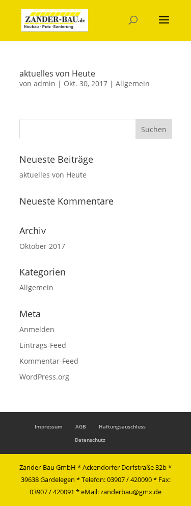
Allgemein (133, 83)
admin (45, 83)
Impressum (49, 426)
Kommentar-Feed (48, 361)
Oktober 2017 (42, 246)
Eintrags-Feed (42, 345)
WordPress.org (44, 377)
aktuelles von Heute (57, 73)
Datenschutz (90, 439)
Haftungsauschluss (122, 426)
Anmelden (36, 329)
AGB (80, 426)
